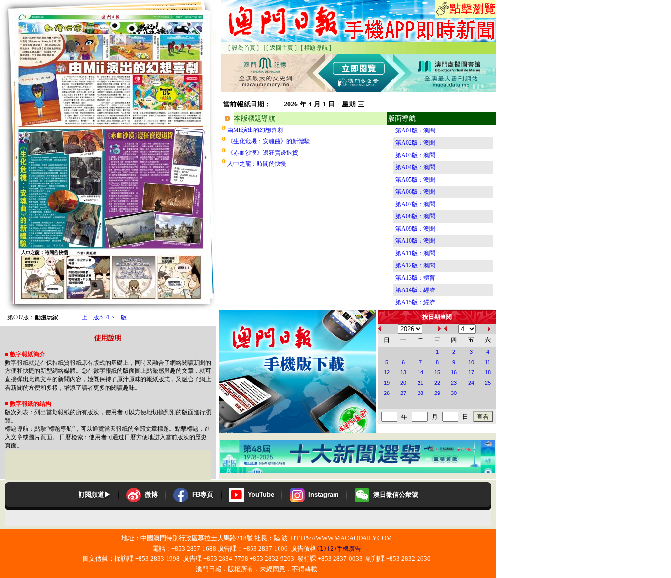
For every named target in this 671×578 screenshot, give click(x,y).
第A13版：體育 (415, 277)
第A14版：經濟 (415, 290)
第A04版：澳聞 (415, 167)
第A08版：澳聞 (415, 216)
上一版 (92, 317)
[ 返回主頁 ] (281, 47)
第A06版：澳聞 (415, 191)
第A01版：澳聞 (415, 130)
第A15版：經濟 (415, 302)
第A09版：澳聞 (415, 228)
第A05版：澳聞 (415, 179)
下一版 (116, 317)
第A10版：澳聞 (415, 240)
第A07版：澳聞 (415, 204)
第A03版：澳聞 (415, 155)
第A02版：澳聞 (415, 142)
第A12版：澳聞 (415, 265)
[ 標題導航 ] (316, 47)
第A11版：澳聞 (415, 253)
